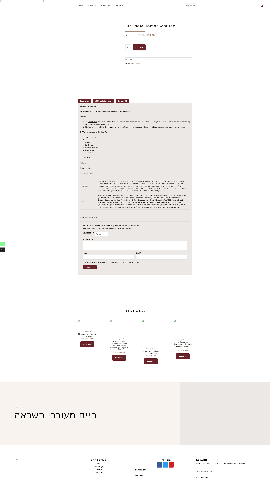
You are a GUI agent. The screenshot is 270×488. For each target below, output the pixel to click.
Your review (88, 239)
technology (92, 6)
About (81, 6)
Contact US (119, 6)
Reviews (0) (122, 101)
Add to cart (139, 47)
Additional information (103, 101)
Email (138, 253)
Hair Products (135, 63)
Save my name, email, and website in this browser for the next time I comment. (112, 262)
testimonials (105, 6)
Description (84, 101)
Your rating (88, 233)
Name (85, 253)
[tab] (84, 101)
